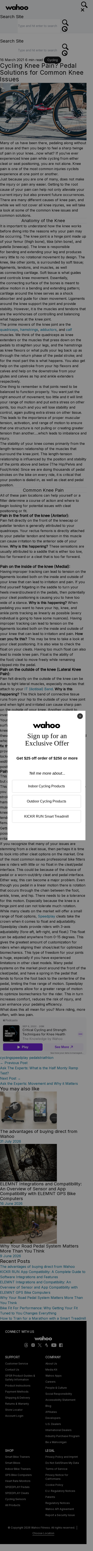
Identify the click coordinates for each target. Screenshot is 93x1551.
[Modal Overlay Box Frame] (46, 775)
